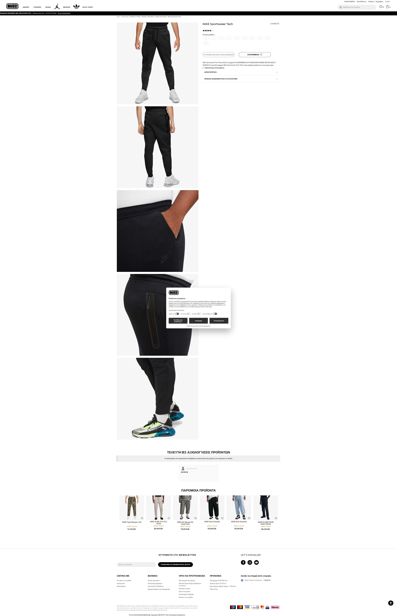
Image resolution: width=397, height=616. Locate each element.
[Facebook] (243, 562)
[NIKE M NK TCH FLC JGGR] (158, 507)
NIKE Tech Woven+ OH (131, 522)
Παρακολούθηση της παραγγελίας (159, 589)
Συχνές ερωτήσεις (153, 580)
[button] (357, 7)
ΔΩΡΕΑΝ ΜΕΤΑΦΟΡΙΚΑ (181, 13)
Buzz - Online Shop (123, 16)
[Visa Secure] (267, 607)
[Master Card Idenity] (262, 607)
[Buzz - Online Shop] (12, 6)
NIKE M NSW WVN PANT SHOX (266, 523)
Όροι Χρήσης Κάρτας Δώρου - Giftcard (223, 586)
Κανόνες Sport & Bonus (218, 583)
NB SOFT (161, 615)
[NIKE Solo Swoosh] (212, 507)
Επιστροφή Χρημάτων (155, 583)
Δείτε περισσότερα (217, 13)
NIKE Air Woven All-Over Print (185, 523)
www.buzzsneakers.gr (142, 615)
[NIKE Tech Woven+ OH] (131, 507)
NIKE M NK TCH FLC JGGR (158, 523)
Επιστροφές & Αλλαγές (186, 594)
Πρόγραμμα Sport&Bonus (218, 580)
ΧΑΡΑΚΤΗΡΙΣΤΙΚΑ (210, 72)
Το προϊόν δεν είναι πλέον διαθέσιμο (219, 55)
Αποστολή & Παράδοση (155, 586)
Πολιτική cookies (184, 589)
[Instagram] (250, 562)
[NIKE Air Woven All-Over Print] (185, 507)
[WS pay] (255, 607)
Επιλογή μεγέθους (208, 35)
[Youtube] (256, 562)
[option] (198, 13)
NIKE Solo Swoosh (212, 522)
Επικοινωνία (121, 583)
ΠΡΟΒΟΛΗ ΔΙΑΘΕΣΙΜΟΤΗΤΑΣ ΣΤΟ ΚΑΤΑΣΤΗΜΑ (220, 79)
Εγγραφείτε (379, 1)
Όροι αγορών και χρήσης (187, 580)
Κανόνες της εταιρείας (186, 597)
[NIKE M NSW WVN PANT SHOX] (265, 507)
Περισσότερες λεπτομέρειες (214, 68)
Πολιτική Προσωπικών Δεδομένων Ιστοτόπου (190, 584)
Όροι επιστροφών (184, 591)
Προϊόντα (132, 16)
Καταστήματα (121, 586)
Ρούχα (138, 16)
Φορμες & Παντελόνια (148, 16)
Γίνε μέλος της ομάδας (124, 580)
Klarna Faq (213, 589)
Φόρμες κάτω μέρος (160, 16)
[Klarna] (275, 607)
